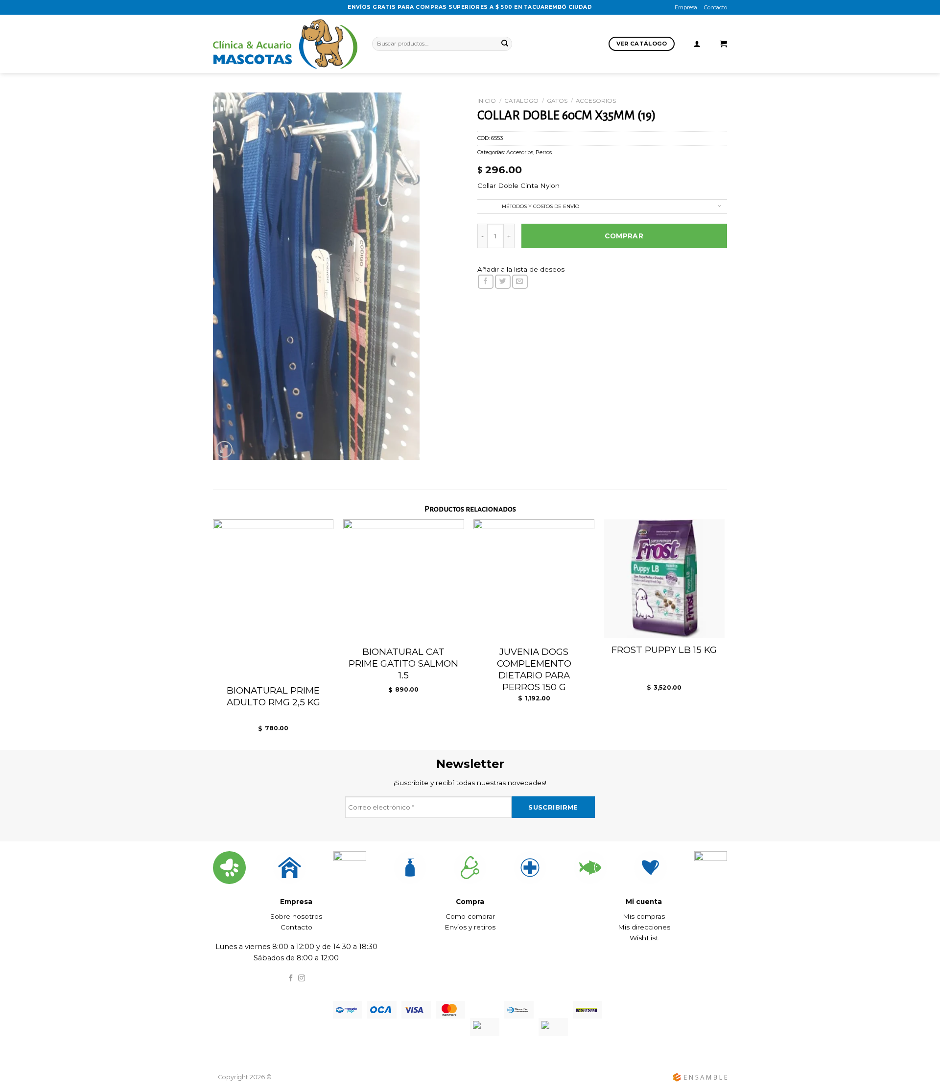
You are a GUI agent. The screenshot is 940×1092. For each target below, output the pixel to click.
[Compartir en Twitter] (503, 282)
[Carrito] (723, 44)
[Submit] (504, 44)
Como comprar (470, 916)
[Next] (734, 621)
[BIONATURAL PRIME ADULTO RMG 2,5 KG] (273, 599)
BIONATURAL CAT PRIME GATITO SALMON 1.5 (403, 663)
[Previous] (203, 621)
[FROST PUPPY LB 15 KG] (664, 578)
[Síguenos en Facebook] (290, 978)
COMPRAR (624, 236)
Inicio (486, 100)
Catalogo (521, 100)
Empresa (686, 7)
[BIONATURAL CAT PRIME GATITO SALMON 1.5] (403, 579)
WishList (644, 938)
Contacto (715, 7)
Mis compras (644, 916)
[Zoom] (224, 449)
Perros (544, 152)
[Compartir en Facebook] (486, 282)
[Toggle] (719, 207)
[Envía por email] (520, 282)
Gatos (557, 100)
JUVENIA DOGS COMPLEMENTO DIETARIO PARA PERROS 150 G (534, 669)
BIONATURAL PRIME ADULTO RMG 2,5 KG (273, 696)
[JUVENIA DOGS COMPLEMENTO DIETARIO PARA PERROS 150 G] (533, 579)
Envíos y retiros (470, 927)
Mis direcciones (644, 927)
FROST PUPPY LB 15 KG (664, 649)
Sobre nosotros (296, 916)
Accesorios (596, 100)
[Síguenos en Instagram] (301, 978)
